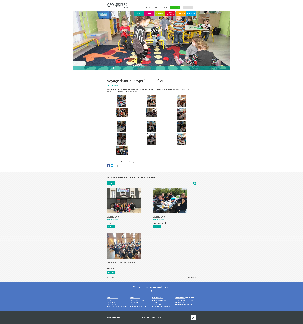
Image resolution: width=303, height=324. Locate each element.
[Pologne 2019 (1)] (124, 200)
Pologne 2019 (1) (114, 216)
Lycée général (160, 13)
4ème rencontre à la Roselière (121, 262)
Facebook (164, 7)
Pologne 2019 (159, 216)
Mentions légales (155, 317)
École (138, 13)
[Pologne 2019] (170, 200)
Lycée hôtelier (191, 13)
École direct (187, 7)
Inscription (175, 7)
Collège (149, 13)
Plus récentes (111, 277)
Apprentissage (180, 13)
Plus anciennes (191, 277)
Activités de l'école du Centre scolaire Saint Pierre (194, 183)
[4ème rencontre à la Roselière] (124, 246)
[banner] (117, 5)
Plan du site (145, 317)
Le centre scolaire (152, 7)
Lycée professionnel (170, 13)
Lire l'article (111, 227)
